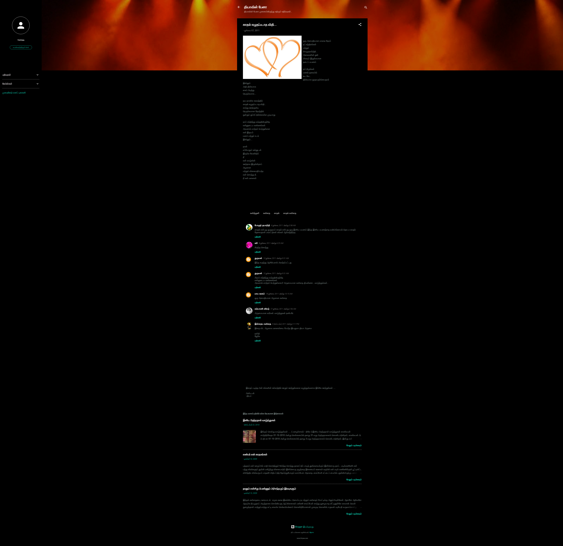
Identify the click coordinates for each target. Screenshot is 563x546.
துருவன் (258, 258)
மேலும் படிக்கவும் (354, 445)
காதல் (276, 213)
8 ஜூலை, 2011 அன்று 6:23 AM (271, 243)
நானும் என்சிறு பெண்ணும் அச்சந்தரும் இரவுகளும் (269, 488)
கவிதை (266, 213)
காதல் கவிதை (289, 213)
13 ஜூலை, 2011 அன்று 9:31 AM (276, 258)
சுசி (256, 243)
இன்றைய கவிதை (263, 324)
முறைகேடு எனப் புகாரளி (14, 92)
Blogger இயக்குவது (304, 526)
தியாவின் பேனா (255, 7)
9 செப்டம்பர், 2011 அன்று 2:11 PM (285, 324)
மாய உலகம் (260, 293)
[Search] (366, 8)
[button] (360, 25)
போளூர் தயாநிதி (262, 225)
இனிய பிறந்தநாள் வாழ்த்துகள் (259, 420)
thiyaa (20, 40)
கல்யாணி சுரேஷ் (262, 308)
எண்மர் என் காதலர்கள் (255, 454)
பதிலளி (258, 237)
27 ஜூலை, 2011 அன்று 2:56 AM (283, 309)
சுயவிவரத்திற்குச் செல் (21, 47)
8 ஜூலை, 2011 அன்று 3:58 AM (283, 225)
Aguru (312, 532)
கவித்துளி (254, 213)
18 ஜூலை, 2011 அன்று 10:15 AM (279, 294)
